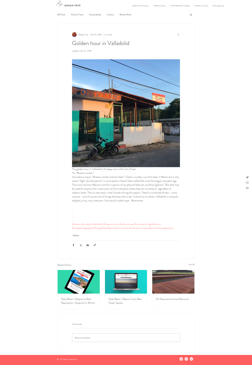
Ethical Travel (77, 14)
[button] (190, 14)
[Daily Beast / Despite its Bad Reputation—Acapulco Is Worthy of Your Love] (79, 282)
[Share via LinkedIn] (87, 245)
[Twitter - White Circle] (181, 359)
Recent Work (125, 14)
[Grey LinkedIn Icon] (247, 188)
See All (192, 264)
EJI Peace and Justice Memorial (172, 299)
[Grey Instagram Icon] (247, 182)
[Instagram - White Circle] (186, 359)
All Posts (61, 14)
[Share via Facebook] (73, 245)
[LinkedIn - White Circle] (191, 359)
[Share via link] (94, 245)
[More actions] (178, 34)
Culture (110, 14)
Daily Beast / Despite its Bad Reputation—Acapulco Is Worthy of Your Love (78, 301)
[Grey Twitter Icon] (247, 177)
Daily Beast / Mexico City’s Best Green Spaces (125, 301)
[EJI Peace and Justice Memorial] (173, 282)
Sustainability (95, 14)
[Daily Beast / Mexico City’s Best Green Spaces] (126, 282)
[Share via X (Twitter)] (80, 245)
